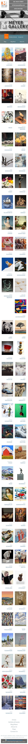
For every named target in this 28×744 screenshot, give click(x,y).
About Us (22, 41)
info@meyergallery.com (18, 5)
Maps (5, 41)
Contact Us (20, 37)
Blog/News (13, 41)
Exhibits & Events (13, 37)
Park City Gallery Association (18, 742)
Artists (6, 37)
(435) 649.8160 (18, 8)
